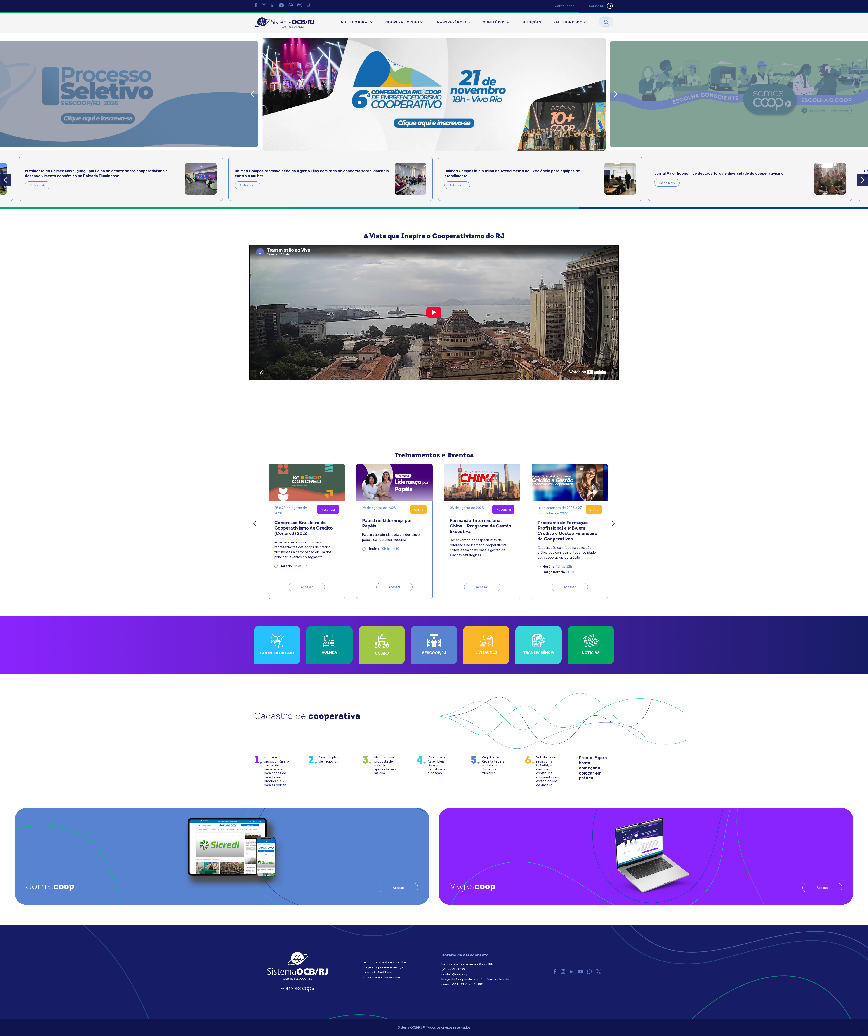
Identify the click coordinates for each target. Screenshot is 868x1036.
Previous (252, 94)
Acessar (307, 587)
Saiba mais (37, 185)
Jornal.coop (565, 6)
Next (615, 94)
